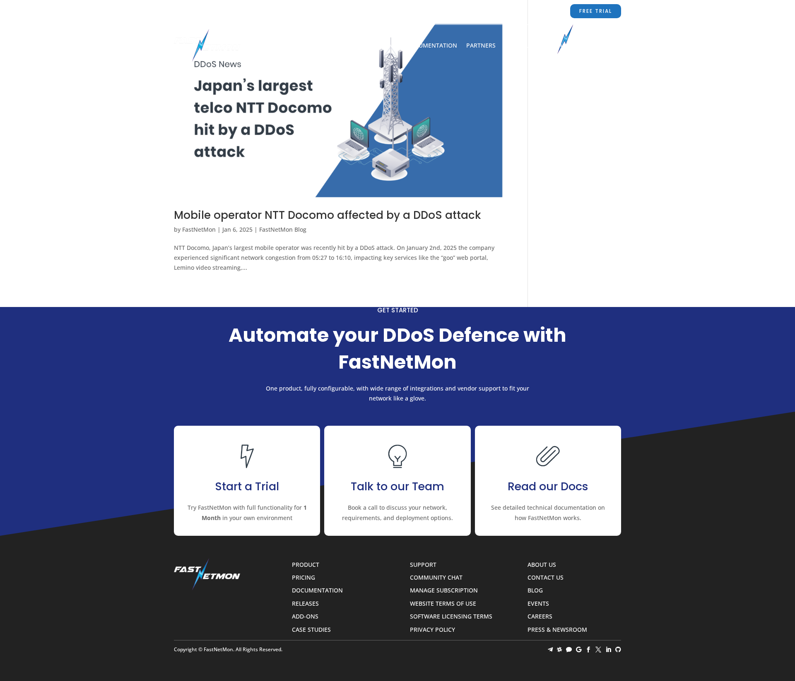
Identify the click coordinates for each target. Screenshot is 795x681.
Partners (481, 46)
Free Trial (595, 10)
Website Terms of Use (443, 603)
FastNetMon (199, 229)
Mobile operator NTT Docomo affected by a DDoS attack (327, 215)
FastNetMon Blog (282, 229)
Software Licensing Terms (451, 616)
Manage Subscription (444, 590)
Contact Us (560, 46)
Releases (305, 603)
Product (351, 46)
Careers (540, 616)
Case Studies (311, 629)
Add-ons (305, 616)
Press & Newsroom (557, 629)
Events (538, 603)
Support (482, 11)
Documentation (431, 46)
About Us (519, 46)
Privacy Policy (432, 629)
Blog (595, 46)
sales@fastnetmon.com (416, 11)
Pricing (385, 46)
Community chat (436, 577)
